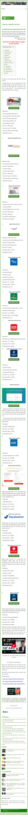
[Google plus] (5, 712)
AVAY (22, 701)
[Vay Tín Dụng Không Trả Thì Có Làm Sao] (4, 765)
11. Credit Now (7, 68)
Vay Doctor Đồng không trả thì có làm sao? (15, 768)
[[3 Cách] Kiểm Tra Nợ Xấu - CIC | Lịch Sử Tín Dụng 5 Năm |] (4, 751)
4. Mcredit (6, 55)
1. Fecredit (6, 50)
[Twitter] (7, 712)
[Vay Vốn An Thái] (14, 3)
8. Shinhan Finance (9, 62)
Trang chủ (16, 705)
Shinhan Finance (15, 701)
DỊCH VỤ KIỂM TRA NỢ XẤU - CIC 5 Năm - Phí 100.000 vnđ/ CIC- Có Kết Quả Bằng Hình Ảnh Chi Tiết (15, 784)
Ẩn (13, 47)
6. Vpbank (6, 59)
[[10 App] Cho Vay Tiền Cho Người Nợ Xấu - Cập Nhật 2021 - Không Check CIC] (4, 762)
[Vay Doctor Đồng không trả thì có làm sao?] (4, 769)
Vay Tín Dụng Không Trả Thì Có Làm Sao (15, 764)
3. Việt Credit (7, 53)
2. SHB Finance (8, 52)
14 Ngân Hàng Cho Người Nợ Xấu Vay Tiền (15, 754)
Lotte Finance (6, 699)
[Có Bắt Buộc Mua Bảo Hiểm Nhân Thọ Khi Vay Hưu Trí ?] (4, 789)
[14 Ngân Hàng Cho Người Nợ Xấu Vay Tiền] (4, 755)
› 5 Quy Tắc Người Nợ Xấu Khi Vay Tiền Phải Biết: (12, 730)
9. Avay (5, 64)
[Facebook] (3, 712)
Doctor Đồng (15, 699)
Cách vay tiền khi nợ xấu (19, 632)
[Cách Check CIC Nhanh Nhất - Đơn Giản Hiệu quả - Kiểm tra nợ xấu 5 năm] (4, 780)
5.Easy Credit (7, 57)
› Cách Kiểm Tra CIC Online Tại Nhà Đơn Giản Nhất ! (13, 741)
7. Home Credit (7, 60)
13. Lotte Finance (8, 71)
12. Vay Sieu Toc (8, 69)
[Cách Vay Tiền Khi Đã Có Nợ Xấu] (4, 758)
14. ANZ (6, 73)
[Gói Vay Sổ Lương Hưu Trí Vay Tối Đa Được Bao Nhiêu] (4, 793)
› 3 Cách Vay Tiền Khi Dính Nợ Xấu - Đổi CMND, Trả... (13, 728)
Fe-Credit (6, 701)
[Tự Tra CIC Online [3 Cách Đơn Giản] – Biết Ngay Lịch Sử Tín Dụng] (4, 776)
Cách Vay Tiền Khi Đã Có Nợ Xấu (13, 758)
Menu (8, 18)
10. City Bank (7, 66)
